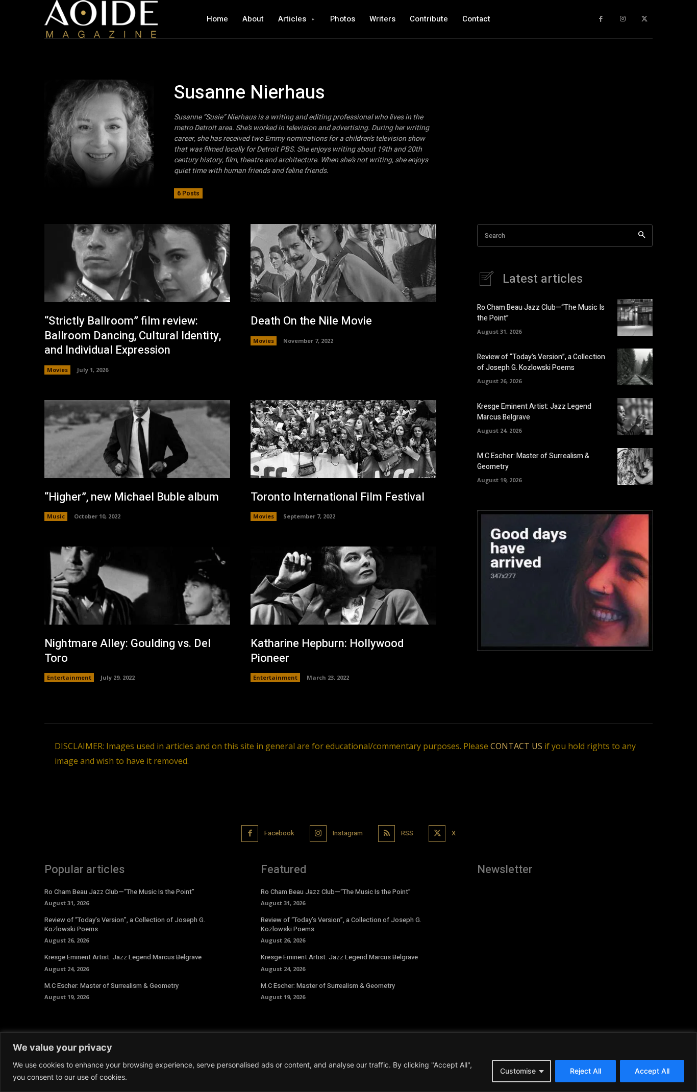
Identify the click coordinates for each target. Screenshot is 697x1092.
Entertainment (69, 677)
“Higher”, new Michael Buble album (131, 497)
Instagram (348, 833)
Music (56, 516)
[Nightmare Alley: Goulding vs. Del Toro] (137, 586)
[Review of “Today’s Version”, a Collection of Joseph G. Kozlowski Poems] (635, 367)
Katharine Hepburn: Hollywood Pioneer (327, 650)
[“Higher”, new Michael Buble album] (137, 439)
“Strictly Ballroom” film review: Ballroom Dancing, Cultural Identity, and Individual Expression (132, 335)
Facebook (279, 833)
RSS (407, 833)
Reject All (585, 1070)
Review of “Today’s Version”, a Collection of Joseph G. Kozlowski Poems (541, 362)
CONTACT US (516, 746)
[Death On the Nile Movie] (343, 263)
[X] (644, 19)
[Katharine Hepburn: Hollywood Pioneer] (343, 586)
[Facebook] (600, 19)
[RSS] (386, 833)
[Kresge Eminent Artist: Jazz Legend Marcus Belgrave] (635, 416)
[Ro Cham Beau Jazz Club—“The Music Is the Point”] (635, 317)
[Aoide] (101, 19)
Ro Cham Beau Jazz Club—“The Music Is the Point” (119, 892)
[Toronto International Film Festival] (343, 439)
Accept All (652, 1070)
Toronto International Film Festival (338, 497)
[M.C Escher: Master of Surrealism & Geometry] (635, 466)
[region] (348, 1062)
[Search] (642, 235)
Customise (518, 1070)
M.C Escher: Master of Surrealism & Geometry (111, 985)
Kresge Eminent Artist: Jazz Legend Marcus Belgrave (123, 957)
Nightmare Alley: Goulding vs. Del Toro (127, 650)
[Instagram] (622, 19)
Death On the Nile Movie (311, 321)
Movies (57, 370)
